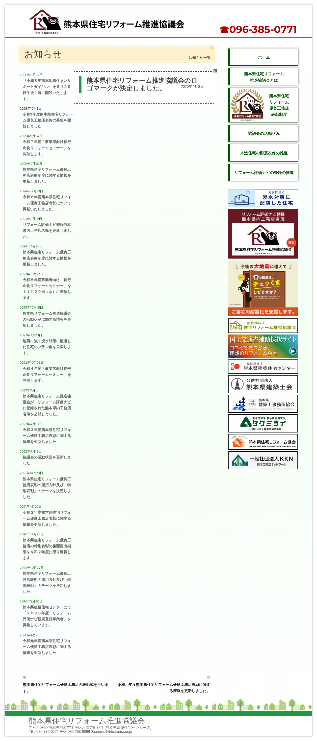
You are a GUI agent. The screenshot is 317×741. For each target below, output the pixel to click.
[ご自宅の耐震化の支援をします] (263, 289)
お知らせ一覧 (199, 57)
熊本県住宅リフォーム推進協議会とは (264, 77)
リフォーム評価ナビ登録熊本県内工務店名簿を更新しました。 (47, 230)
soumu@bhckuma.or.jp (113, 731)
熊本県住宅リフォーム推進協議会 (87, 721)
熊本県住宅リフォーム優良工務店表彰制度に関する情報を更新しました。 (47, 175)
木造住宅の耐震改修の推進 (264, 153)
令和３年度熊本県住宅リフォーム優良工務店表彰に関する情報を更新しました (47, 436)
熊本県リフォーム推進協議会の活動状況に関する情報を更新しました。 (47, 319)
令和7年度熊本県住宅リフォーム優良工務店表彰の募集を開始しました (48, 120)
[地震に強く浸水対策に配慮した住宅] (263, 199)
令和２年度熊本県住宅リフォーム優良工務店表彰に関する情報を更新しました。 (47, 518)
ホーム (264, 57)
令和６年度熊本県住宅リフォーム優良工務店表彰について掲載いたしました (47, 203)
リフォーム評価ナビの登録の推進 (264, 172)
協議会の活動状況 (264, 133)
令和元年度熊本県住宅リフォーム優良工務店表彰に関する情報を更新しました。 (47, 647)
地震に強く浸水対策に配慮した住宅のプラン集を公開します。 (47, 347)
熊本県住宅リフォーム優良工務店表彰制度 (279, 105)
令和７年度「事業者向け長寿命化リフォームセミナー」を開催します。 (47, 148)
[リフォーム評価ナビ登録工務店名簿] (263, 235)
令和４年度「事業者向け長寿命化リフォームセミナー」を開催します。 (47, 374)
